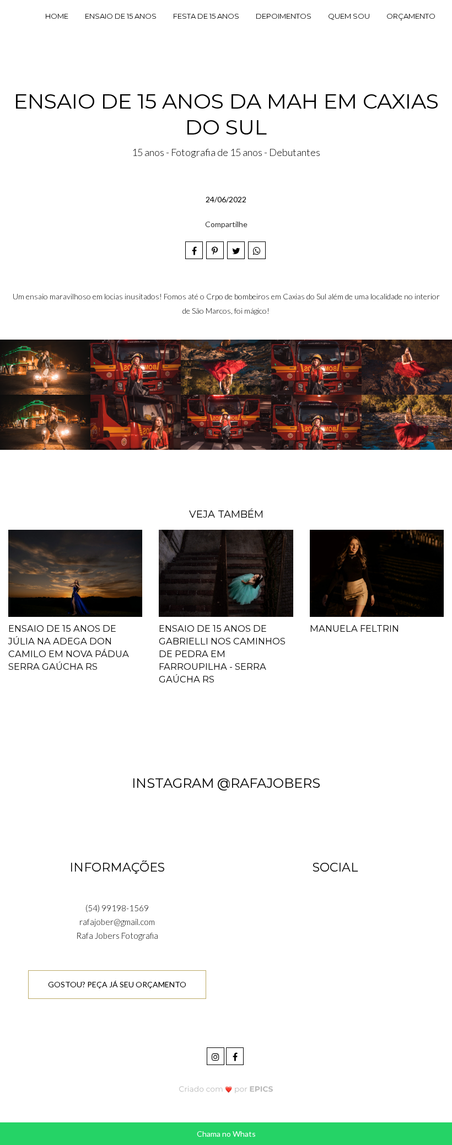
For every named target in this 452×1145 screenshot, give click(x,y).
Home (56, 16)
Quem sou (349, 16)
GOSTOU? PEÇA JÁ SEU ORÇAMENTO (117, 984)
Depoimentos (283, 16)
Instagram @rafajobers (226, 783)
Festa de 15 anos (206, 16)
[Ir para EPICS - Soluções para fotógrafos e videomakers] (226, 1088)
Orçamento (410, 16)
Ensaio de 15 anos (121, 16)
